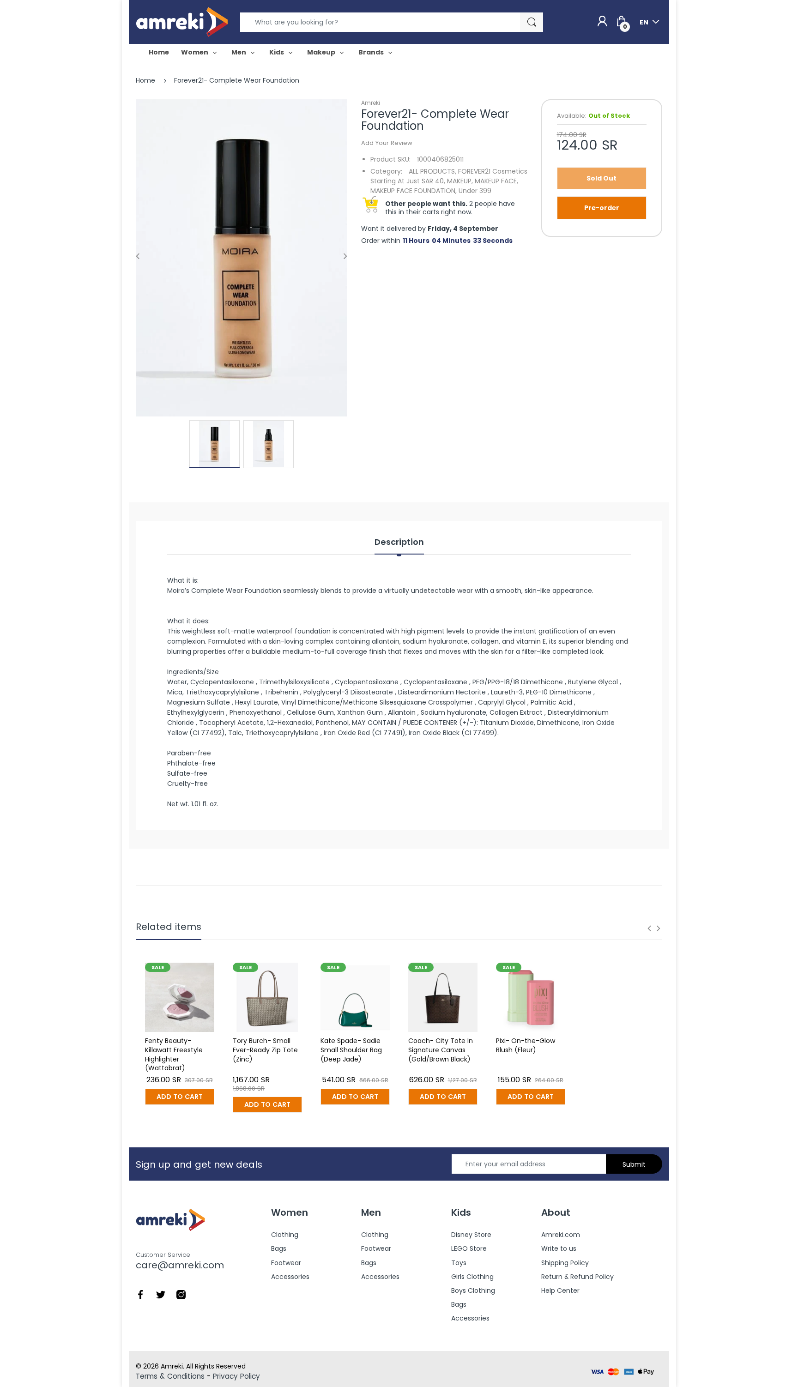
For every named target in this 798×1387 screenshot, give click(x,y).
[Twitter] (160, 1294)
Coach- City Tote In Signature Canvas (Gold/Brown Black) (440, 1049)
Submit (634, 1164)
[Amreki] (182, 21)
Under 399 (475, 190)
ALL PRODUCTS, (432, 171)
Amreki (370, 103)
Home (145, 80)
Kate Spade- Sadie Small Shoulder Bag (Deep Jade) (351, 1049)
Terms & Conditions (170, 1376)
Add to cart (180, 1096)
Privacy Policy (236, 1376)
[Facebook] (140, 1294)
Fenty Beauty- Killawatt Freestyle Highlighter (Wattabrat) (174, 1054)
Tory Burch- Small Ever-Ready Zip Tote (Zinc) (265, 1049)
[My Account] (602, 22)
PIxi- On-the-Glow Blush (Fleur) (525, 1045)
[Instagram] (181, 1294)
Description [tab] (399, 542)
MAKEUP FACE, (496, 181)
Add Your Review (386, 143)
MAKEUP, (460, 181)
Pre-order (601, 207)
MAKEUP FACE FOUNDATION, (413, 190)
